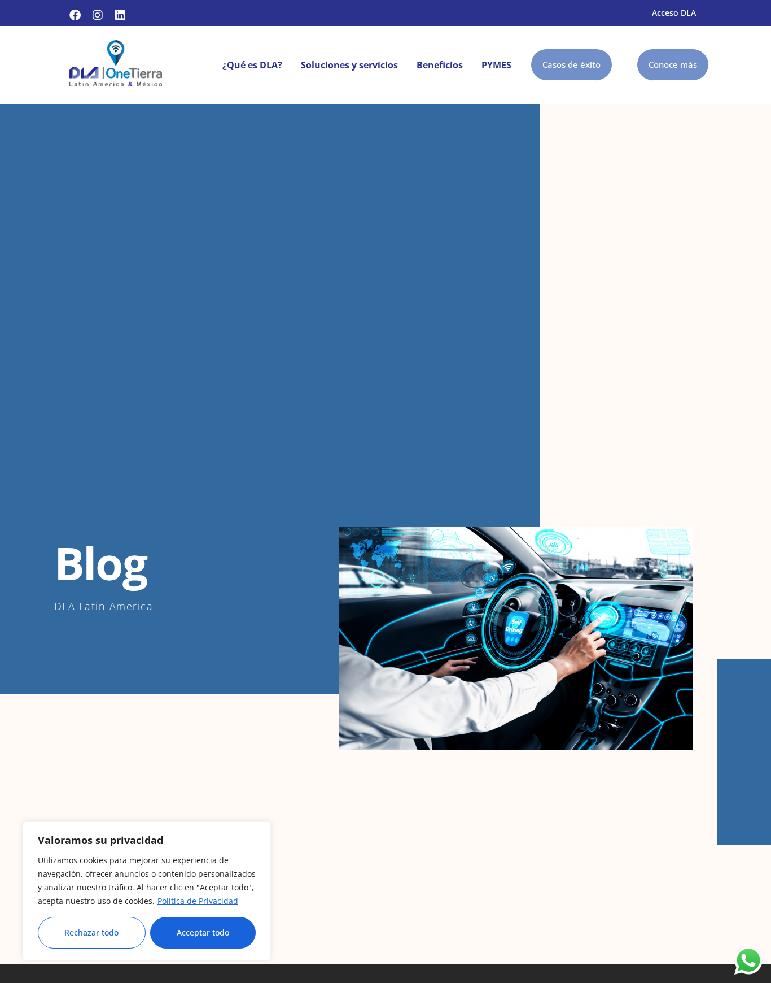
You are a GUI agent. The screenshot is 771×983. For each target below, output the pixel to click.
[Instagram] (97, 15)
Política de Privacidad (197, 900)
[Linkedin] (120, 15)
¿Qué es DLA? (252, 65)
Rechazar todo (91, 932)
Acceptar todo (203, 932)
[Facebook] (75, 15)
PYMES (496, 65)
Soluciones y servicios (349, 65)
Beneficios (440, 65)
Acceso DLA (674, 12)
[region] (147, 890)
